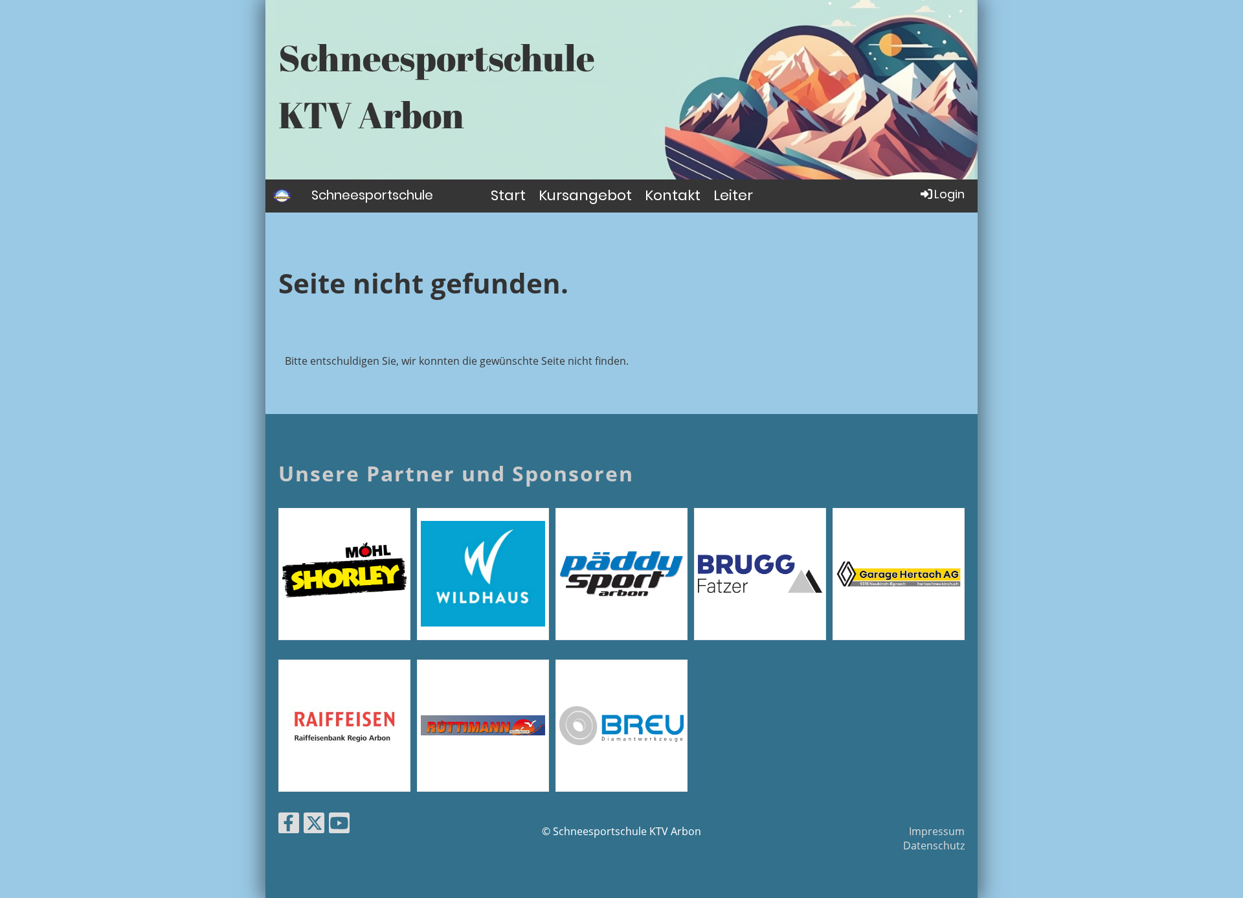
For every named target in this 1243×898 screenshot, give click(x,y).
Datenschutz (934, 845)
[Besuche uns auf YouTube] (339, 825)
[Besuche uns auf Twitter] (314, 825)
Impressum (937, 831)
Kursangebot (585, 195)
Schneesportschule (372, 195)
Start (508, 195)
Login (949, 194)
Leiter (733, 195)
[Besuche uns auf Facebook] (288, 825)
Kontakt (672, 195)
